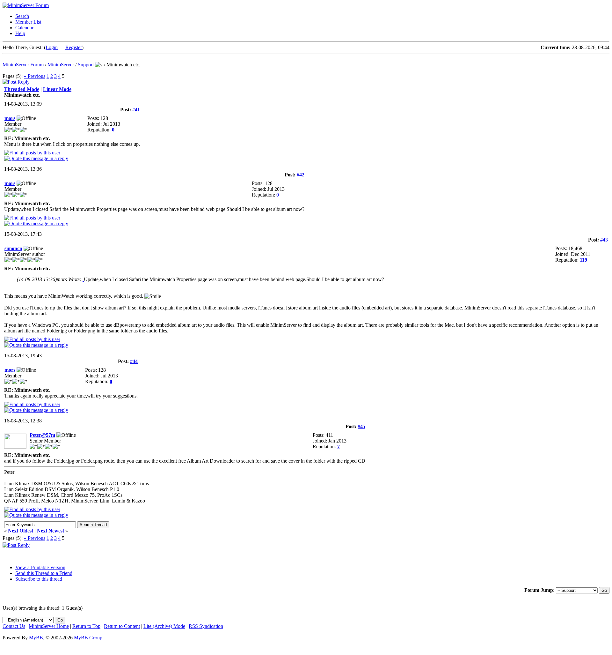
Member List (28, 22)
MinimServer (60, 64)
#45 (361, 426)
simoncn (13, 248)
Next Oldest (20, 530)
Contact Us (14, 626)
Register (73, 47)
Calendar (24, 27)
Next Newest (50, 530)
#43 (604, 239)
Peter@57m (42, 435)
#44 (134, 361)
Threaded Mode (21, 89)
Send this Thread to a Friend (43, 573)
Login (52, 47)
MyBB (36, 637)
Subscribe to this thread (38, 579)
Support (86, 64)
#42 (300, 174)
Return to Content (122, 626)
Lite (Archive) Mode (164, 626)
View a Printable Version (40, 567)
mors (9, 118)
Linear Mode (57, 89)
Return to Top (86, 626)
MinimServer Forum (23, 64)
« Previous (34, 76)
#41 (136, 109)
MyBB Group (88, 637)
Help (20, 33)
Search (22, 16)
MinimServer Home (49, 626)
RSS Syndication (206, 626)
